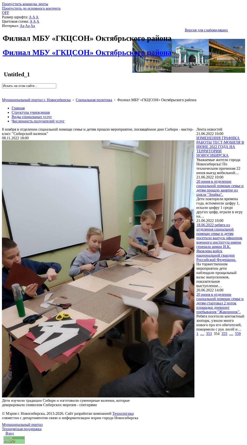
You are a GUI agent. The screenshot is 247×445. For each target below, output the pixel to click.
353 (209, 334)
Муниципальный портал (22, 425)
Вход (10, 433)
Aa (22, 26)
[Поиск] (3, 90)
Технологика (123, 413)
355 (224, 334)
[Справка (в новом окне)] (4, 95)
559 (238, 334)
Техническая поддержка (21, 429)
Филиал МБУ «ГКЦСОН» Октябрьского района (87, 49)
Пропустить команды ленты (25, 4)
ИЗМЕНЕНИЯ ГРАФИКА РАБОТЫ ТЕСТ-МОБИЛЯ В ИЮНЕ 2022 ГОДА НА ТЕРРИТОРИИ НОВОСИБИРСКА (220, 146)
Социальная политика (94, 100)
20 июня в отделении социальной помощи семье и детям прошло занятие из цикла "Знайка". (220, 188)
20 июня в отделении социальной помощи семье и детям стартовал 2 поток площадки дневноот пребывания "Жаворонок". (220, 303)
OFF (5, 13)
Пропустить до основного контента (31, 8)
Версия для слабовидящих (206, 30)
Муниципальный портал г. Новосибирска (36, 100)
